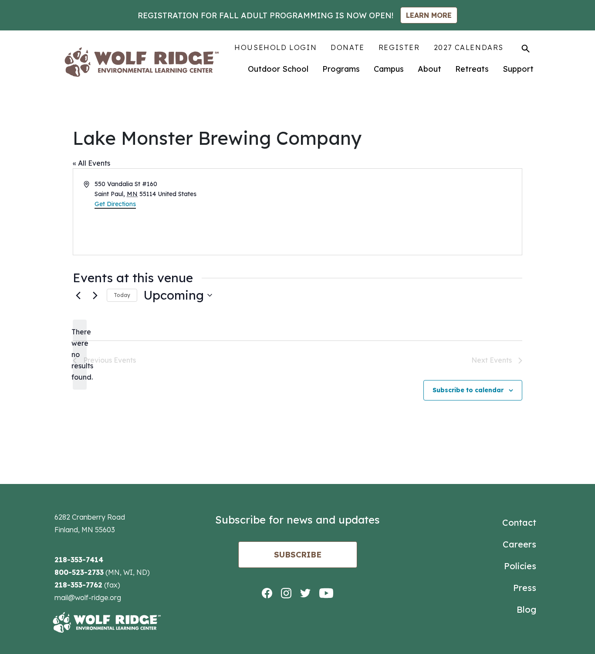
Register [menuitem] (399, 47)
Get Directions (115, 204)
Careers (519, 544)
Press (524, 587)
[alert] (80, 355)
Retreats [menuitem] (472, 69)
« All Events (91, 163)
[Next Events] (95, 295)
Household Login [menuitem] (275, 47)
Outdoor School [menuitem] (278, 69)
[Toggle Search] (525, 48)
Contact (519, 522)
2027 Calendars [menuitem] (469, 47)
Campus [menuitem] (389, 69)
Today (122, 295)
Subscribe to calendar (468, 390)
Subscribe (297, 555)
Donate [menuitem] (348, 47)
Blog (526, 609)
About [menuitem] (429, 69)
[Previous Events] (78, 295)
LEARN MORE (429, 15)
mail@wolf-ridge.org (87, 597)
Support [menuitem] (518, 69)
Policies (520, 566)
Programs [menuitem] (341, 69)
